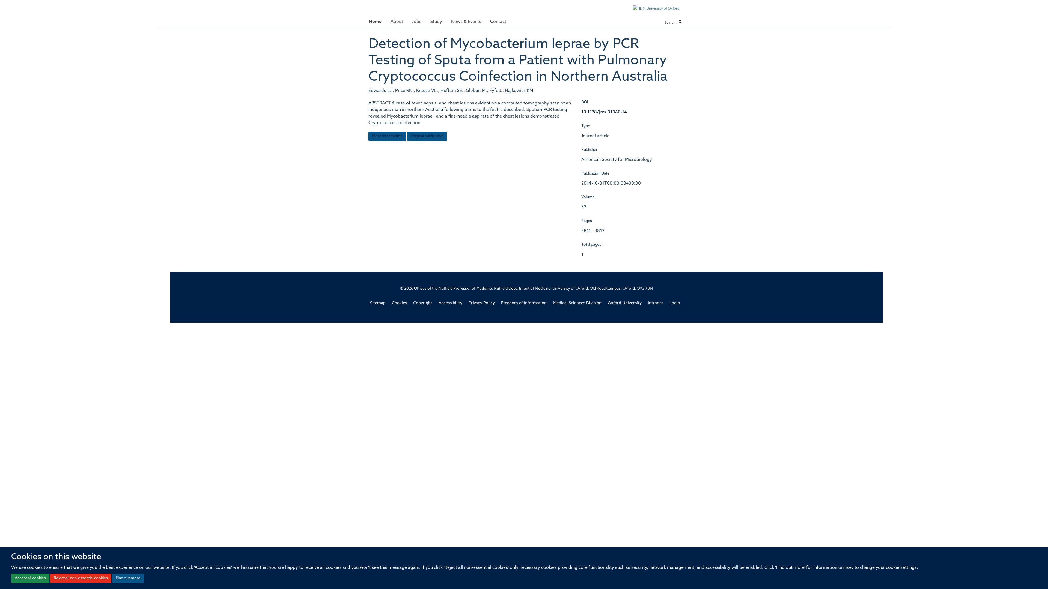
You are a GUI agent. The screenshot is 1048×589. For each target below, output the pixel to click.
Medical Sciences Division (577, 303)
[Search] (680, 22)
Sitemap (378, 303)
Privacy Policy (482, 303)
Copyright (422, 303)
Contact (498, 22)
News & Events (466, 22)
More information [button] (387, 136)
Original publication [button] (427, 136)
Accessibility (450, 303)
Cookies (399, 303)
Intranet (655, 303)
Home (375, 22)
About (397, 22)
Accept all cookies (30, 578)
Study (436, 22)
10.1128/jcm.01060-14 (604, 112)
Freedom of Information (524, 303)
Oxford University (625, 303)
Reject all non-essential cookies (81, 578)
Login (674, 303)
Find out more (128, 578)
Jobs (416, 22)
